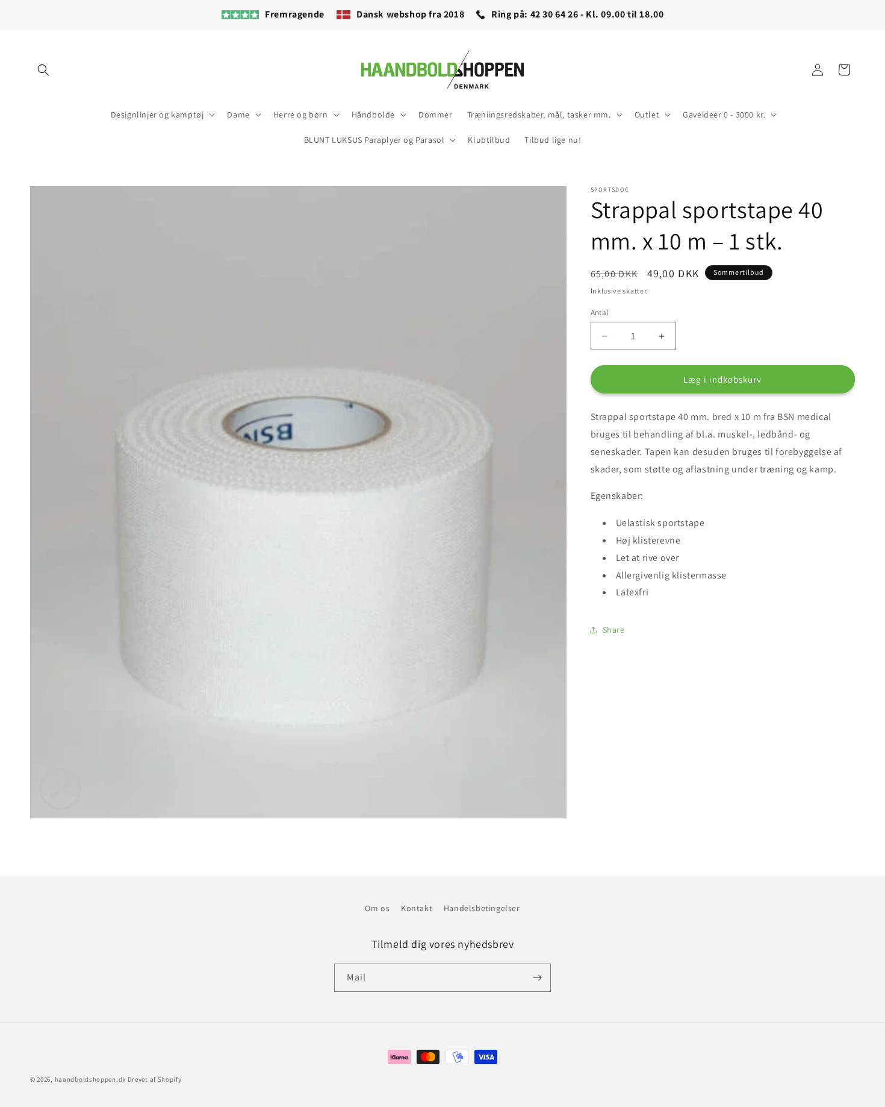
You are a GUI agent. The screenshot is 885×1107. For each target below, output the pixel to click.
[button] (43, 70)
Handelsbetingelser (482, 908)
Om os (377, 908)
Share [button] (614, 629)
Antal (600, 312)
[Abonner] (537, 978)
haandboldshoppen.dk (90, 1079)
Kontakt (416, 908)
